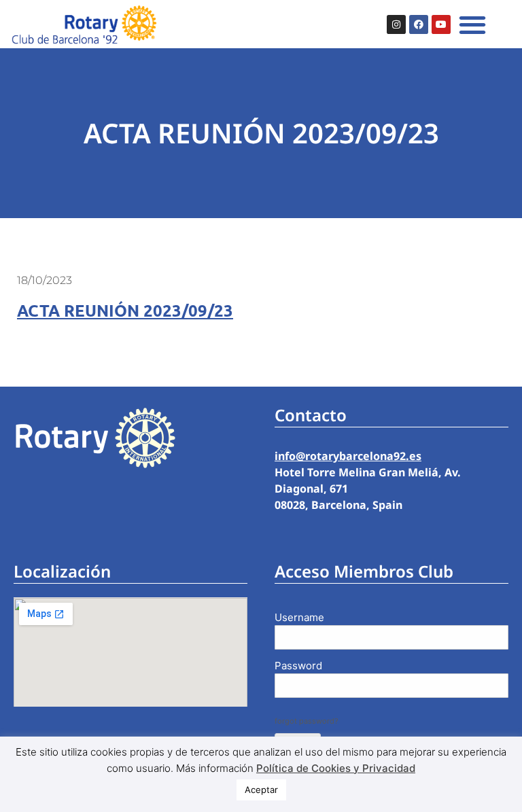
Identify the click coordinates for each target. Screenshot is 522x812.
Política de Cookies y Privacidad (335, 768)
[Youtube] (441, 24)
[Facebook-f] (418, 24)
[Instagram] (396, 24)
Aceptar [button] (261, 789)
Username (299, 617)
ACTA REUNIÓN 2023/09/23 (125, 310)
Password (298, 665)
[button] (472, 24)
